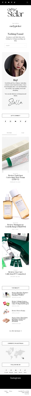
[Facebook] (2, 2)
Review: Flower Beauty (18, 311)
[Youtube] (8, 2)
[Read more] (15, 65)
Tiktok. (15, 95)
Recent (23, 132)
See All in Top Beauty (14, 331)
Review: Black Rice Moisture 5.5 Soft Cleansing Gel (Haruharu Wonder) (20, 294)
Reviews (15, 173)
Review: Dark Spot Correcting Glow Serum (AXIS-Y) (15, 178)
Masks (15, 270)
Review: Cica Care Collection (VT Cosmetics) (15, 273)
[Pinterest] (11, 2)
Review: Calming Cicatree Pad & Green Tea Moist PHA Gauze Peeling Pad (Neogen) (20, 303)
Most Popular (9, 132)
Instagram (21, 94)
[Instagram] (5, 2)
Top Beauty (15, 288)
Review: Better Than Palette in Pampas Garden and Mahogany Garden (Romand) (20, 319)
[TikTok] (14, 2)
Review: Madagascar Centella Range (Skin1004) (15, 226)
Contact (5, 391)
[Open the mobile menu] (27, 3)
